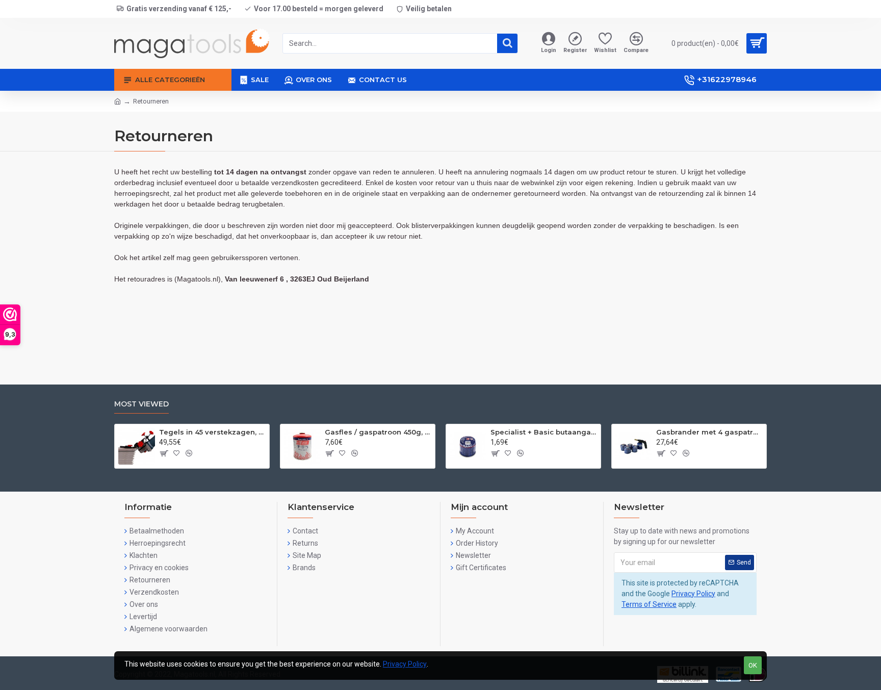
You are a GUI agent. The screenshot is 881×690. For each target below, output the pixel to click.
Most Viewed (141, 404)
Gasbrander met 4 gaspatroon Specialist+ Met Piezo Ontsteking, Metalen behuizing (709, 432)
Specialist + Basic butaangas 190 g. (543, 432)
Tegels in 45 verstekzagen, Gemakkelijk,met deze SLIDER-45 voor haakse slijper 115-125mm (212, 432)
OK (752, 665)
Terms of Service (649, 604)
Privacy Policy (693, 594)
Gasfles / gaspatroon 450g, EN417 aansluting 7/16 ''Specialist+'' (378, 432)
